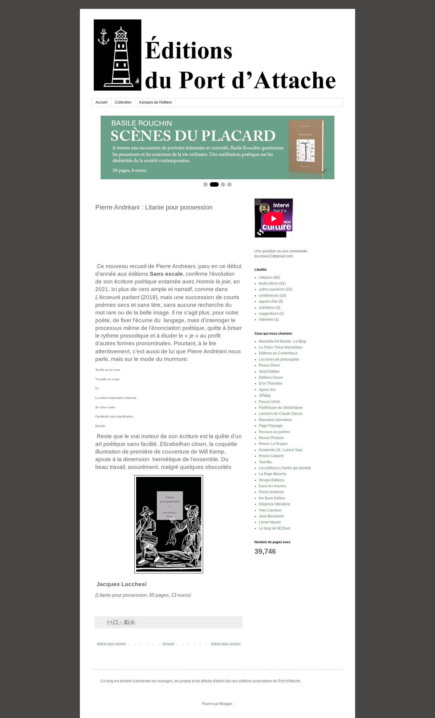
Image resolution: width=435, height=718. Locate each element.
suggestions (268, 314)
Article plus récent (111, 644)
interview (266, 319)
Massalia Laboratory (275, 420)
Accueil (101, 102)
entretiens (267, 308)
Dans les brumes (272, 486)
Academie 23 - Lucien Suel (280, 450)
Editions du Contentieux (278, 353)
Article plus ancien (226, 644)
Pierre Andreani (271, 492)
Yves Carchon (270, 510)
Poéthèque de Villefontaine (281, 408)
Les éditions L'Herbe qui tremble (285, 468)
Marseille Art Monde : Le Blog (282, 341)
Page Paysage (271, 426)
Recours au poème (274, 432)
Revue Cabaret (271, 456)
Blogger (226, 704)
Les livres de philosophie (279, 359)
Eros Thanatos (270, 383)
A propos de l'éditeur (155, 102)
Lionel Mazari (270, 522)
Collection (123, 102)
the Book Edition (272, 498)
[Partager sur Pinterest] (132, 622)
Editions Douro (271, 377)
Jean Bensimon (271, 516)
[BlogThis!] (115, 622)
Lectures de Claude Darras (280, 414)
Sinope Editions (271, 480)
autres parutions (272, 289)
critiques (266, 277)
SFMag (264, 395)
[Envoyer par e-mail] (110, 622)
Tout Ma (265, 462)
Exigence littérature (274, 504)
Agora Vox (267, 390)
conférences (269, 295)
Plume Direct (269, 365)
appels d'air (268, 301)
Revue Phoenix (271, 438)
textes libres (268, 283)
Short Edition (269, 372)
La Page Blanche (273, 474)
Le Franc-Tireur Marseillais (280, 347)
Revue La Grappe (273, 444)
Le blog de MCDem (274, 528)
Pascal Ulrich (269, 402)
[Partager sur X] (121, 622)
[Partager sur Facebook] (127, 622)
